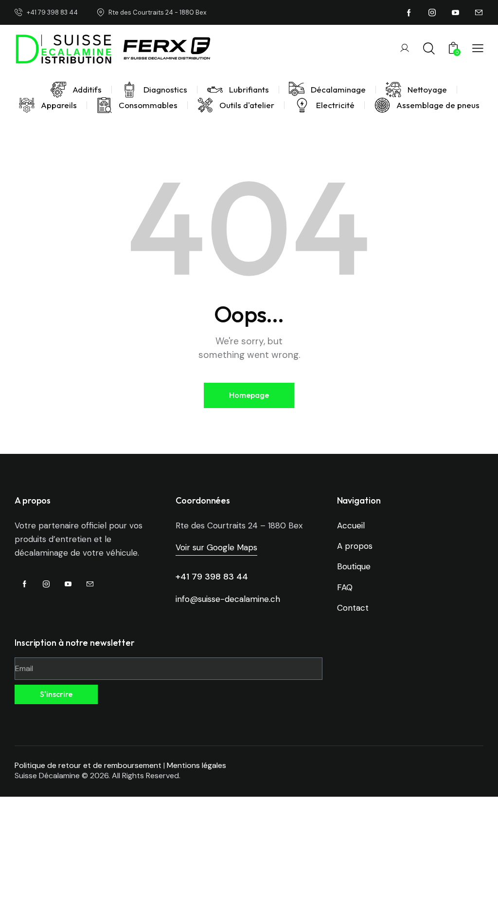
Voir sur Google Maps (216, 547)
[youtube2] (455, 12)
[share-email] (479, 12)
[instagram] (432, 12)
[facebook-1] (409, 12)
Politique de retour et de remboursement (88, 765)
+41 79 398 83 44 (212, 576)
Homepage (249, 395)
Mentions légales (196, 765)
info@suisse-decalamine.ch (228, 599)
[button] (477, 48)
